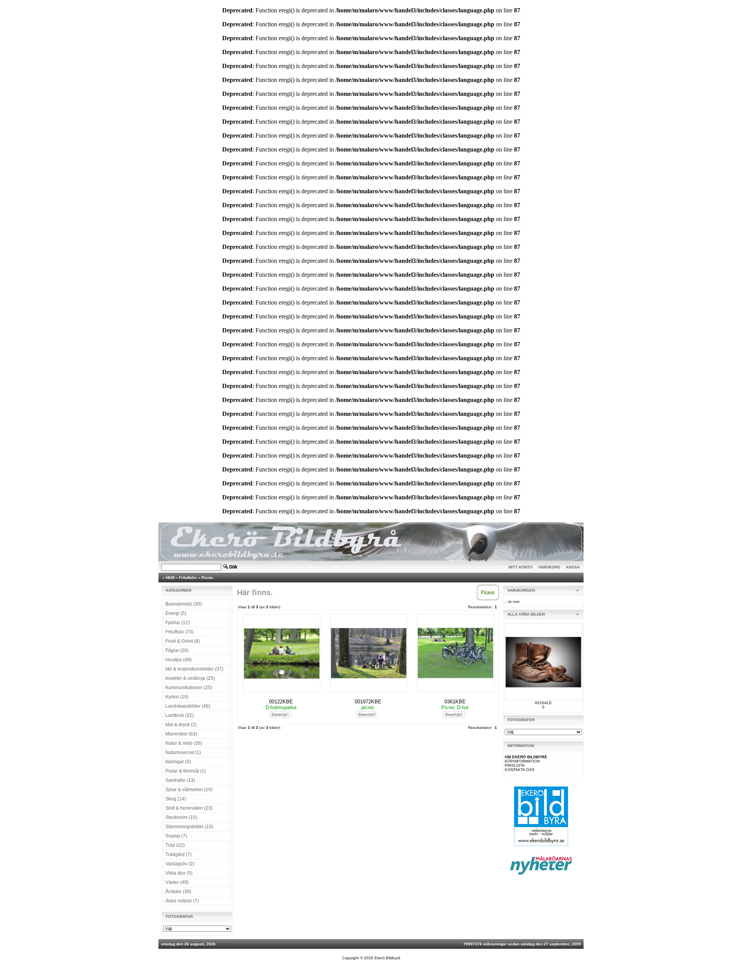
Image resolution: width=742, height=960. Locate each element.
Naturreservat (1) (183, 752)
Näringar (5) (178, 761)
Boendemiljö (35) (183, 604)
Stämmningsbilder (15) (189, 826)
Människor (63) (181, 734)
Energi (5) (175, 613)
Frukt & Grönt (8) (182, 641)
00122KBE (281, 702)
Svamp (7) (176, 836)
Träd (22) (175, 845)
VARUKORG (549, 567)
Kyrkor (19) (177, 697)
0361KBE (455, 702)
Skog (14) (175, 799)
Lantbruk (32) (179, 715)
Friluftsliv (188, 577)
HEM (170, 577)
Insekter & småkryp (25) (190, 678)
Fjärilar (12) (177, 622)
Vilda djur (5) (178, 873)
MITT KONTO (521, 567)
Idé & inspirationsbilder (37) (194, 669)
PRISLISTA (515, 765)
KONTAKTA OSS (519, 770)
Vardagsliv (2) (179, 863)
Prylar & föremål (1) (185, 771)
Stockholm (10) (181, 817)
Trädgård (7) (178, 854)
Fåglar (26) (177, 650)
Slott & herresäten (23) (189, 808)
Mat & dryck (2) (181, 724)
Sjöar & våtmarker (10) (189, 789)
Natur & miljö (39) (183, 743)
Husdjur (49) (178, 659)
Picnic (207, 577)
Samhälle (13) (180, 780)
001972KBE (368, 702)
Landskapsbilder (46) (187, 706)
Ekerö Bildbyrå (387, 958)
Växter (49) (177, 882)
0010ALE (543, 703)
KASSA (573, 567)
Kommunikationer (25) (188, 687)
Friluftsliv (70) (179, 632)
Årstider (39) (178, 891)
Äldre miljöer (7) (182, 901)
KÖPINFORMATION (522, 761)
